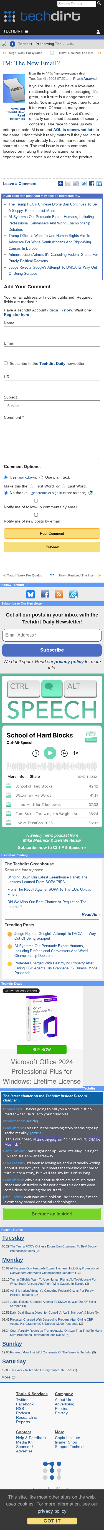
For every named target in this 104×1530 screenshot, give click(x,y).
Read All (91, 914)
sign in (57, 493)
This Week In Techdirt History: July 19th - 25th (41, 1370)
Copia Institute (67, 1437)
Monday (12, 1260)
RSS (20, 1408)
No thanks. (19, 493)
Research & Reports (26, 1419)
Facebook (25, 1404)
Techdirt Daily (52, 363)
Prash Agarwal (85, 79)
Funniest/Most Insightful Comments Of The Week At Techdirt (51, 1352)
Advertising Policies (64, 1406)
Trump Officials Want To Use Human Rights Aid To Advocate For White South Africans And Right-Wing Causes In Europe (50, 242)
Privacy (61, 1413)
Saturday (14, 1361)
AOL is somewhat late (74, 129)
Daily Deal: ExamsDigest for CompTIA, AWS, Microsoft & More (52, 1312)
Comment (14, 417)
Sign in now (61, 310)
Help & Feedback (31, 1437)
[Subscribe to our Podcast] (73, 594)
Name (9, 323)
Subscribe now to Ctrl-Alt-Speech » (52, 847)
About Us (63, 1399)
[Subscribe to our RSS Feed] (59, 594)
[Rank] (9, 934)
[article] (32, 1120)
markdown (27, 477)
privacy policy (69, 661)
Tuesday (13, 1238)
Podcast (23, 1413)
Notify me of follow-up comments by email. (41, 507)
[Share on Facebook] (91, 183)
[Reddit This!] (76, 183)
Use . (23, 477)
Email (9, 343)
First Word (44, 486)
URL (8, 377)
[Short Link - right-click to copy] (60, 183)
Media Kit (24, 1442)
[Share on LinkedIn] (99, 183)
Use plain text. (57, 477)
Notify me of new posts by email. (32, 521)
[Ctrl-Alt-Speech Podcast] (52, 699)
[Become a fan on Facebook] (45, 594)
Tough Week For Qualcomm (27, 53)
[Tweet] (84, 183)
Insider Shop (66, 1442)
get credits (39, 493)
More (6, 1377)
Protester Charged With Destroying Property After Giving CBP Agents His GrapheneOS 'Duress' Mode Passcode (55, 968)
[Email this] (68, 183)
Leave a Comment (20, 183)
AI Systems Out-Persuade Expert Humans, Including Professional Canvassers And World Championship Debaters (51, 223)
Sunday (12, 1344)
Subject (10, 397)
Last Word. (77, 486)
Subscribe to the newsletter (47, 363)
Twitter (22, 1399)
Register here (16, 314)
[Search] (100, 3)
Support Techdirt (69, 1446)
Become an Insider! (52, 1214)
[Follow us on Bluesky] (30, 594)
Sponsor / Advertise (24, 1448)
